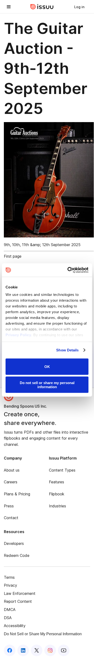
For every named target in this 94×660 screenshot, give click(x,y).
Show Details (67, 350)
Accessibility (15, 625)
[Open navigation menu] (8, 7)
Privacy (10, 585)
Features (56, 481)
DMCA (9, 609)
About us (12, 470)
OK (47, 367)
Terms (9, 577)
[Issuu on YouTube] (63, 650)
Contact (11, 517)
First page (12, 256)
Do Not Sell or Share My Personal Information (43, 634)
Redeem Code (16, 555)
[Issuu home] (41, 6)
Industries (57, 506)
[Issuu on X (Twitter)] (36, 650)
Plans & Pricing (17, 494)
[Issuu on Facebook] (9, 650)
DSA (8, 617)
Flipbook (56, 494)
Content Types (62, 470)
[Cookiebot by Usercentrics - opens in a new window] (67, 270)
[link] (79, 7)
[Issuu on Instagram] (50, 650)
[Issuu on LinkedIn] (23, 650)
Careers (10, 481)
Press (9, 506)
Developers (14, 543)
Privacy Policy (18, 335)
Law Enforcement (19, 593)
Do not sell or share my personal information (47, 385)
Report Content (18, 601)
